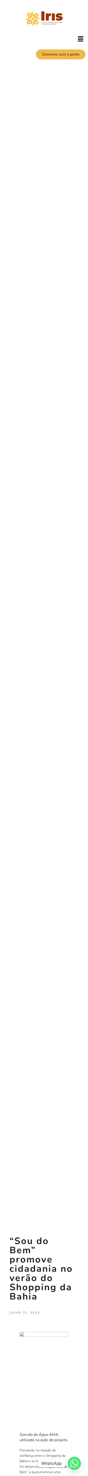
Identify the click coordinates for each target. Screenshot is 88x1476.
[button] (81, 39)
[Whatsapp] (74, 1463)
